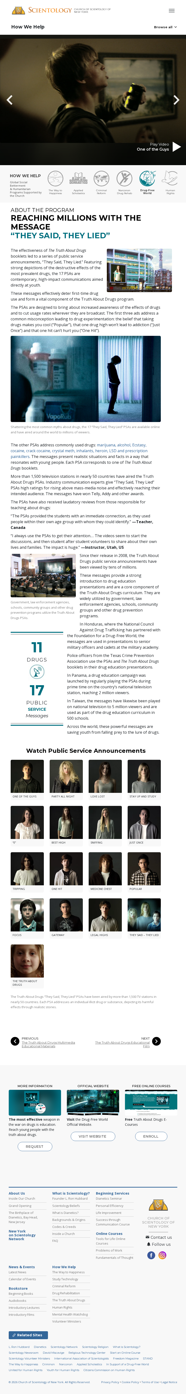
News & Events (22, 1267)
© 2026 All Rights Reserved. (49, 1382)
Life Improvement (108, 1213)
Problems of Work (109, 1250)
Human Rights (62, 1307)
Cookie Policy (130, 1382)
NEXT (145, 1038)
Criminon (48, 1364)
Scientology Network (64, 1347)
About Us (17, 1193)
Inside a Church (63, 1234)
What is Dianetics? (65, 1213)
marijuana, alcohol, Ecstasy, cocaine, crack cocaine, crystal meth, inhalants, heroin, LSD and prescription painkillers (79, 450)
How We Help (28, 27)
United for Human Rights (25, 1370)
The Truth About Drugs (68, 1300)
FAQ (55, 1241)
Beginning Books (21, 1293)
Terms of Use (150, 1382)
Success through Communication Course (113, 1222)
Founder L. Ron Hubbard (70, 1198)
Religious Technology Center (87, 1352)
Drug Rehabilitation (66, 1293)
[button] (18, 100)
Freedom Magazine (126, 1358)
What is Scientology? (71, 1193)
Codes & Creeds (64, 1227)
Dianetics (40, 1347)
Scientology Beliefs (66, 1206)
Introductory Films (21, 1314)
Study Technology (65, 1279)
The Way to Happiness (68, 1272)
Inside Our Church (22, 1198)
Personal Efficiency (109, 1206)
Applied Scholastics (89, 1364)
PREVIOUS (30, 1038)
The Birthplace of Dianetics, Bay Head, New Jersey (23, 1217)
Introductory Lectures (24, 1307)
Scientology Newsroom (24, 1352)
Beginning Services (112, 1193)
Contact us (161, 1237)
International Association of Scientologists (81, 1358)
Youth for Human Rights (63, 1370)
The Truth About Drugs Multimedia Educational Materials (48, 1044)
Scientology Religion (95, 1347)
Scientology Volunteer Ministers (29, 1358)
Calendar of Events (22, 1279)
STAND (148, 1358)
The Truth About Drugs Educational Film (122, 1044)
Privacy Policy (110, 1382)
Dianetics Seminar (109, 1198)
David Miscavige (53, 1352)
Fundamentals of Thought (114, 1257)
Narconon (65, 1364)
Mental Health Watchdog (70, 1314)
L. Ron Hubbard (19, 1347)
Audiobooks (17, 1300)
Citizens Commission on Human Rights (109, 1370)
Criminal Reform (64, 1286)
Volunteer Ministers (66, 1321)
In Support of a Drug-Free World (127, 1364)
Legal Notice (169, 1382)
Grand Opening (20, 1206)
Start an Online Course (125, 1352)
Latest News (17, 1272)
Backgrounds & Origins (68, 1220)
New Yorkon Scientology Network (22, 1235)
